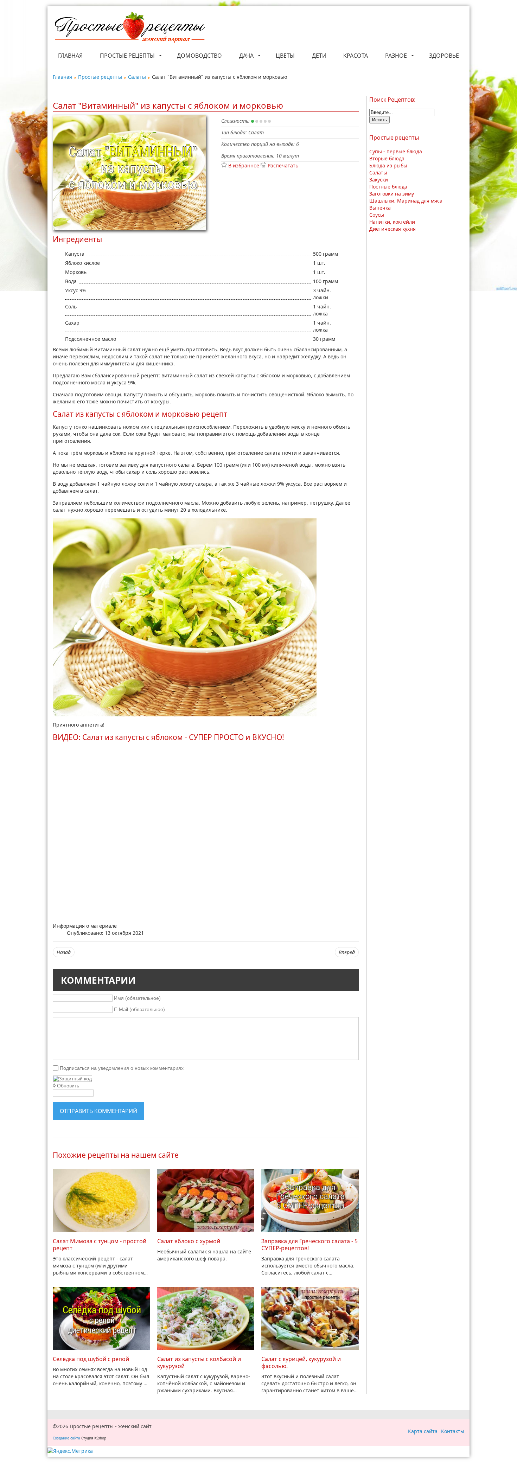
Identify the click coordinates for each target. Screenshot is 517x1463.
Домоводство (199, 55)
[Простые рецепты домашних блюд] (129, 28)
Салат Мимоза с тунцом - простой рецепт (99, 1244)
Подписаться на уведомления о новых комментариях (122, 1068)
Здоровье (444, 55)
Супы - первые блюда (395, 151)
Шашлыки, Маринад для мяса (405, 200)
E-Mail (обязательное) (139, 1009)
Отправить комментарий (98, 1111)
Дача (246, 55)
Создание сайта (66, 1438)
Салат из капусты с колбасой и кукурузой (199, 1362)
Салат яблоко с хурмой (188, 1241)
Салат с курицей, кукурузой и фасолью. (301, 1362)
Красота (355, 55)
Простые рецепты (127, 55)
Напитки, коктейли (392, 221)
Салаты (378, 172)
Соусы (376, 214)
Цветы (285, 55)
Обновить (68, 1085)
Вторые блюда (386, 158)
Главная (70, 55)
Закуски (378, 179)
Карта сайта (423, 1431)
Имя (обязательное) (137, 998)
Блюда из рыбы (388, 165)
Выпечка (380, 207)
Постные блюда (388, 186)
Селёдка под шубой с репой (91, 1359)
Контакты (452, 1431)
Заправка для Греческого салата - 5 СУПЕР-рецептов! (309, 1244)
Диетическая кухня (392, 228)
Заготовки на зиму (391, 193)
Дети (319, 55)
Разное (396, 55)
